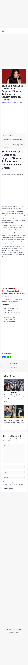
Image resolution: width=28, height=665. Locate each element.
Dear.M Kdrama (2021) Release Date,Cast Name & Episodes (14, 397)
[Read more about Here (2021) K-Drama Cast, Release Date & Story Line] (14, 411)
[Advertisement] (14, 14)
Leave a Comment (6, 102)
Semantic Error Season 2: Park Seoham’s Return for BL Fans (14, 291)
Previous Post (14, 363)
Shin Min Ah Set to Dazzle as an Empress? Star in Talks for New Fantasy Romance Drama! (13, 141)
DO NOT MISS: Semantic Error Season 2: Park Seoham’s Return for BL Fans (16, 145)
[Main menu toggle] (25, 30)
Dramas (14, 102)
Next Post (14, 368)
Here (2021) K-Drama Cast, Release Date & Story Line (14, 422)
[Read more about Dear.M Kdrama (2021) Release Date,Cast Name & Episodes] (14, 386)
